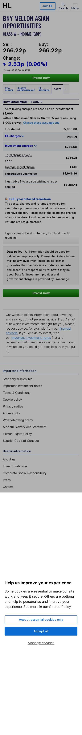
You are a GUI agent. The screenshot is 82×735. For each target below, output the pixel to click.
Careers (8, 487)
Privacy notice (13, 406)
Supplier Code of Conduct (21, 441)
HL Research (44, 89)
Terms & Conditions (16, 393)
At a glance (9, 89)
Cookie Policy (60, 607)
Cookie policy (12, 399)
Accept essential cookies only (41, 619)
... (66, 89)
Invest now (41, 78)
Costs (57, 89)
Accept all (41, 631)
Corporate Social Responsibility (25, 473)
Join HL (47, 6)
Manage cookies (41, 643)
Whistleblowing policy (18, 420)
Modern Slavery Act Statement (25, 427)
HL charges (13, 136)
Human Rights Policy (17, 434)
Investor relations (15, 466)
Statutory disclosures (17, 379)
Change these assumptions (41, 122)
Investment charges (19, 145)
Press (7, 480)
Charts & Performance (26, 89)
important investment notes (31, 337)
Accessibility (11, 413)
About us (9, 459)
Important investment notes (22, 386)
